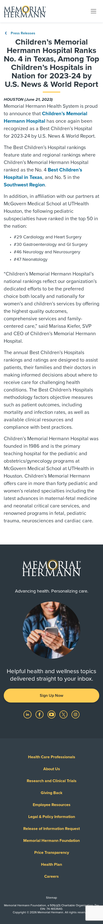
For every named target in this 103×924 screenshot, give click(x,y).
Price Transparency (51, 852)
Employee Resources (51, 804)
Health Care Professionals (51, 757)
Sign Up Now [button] (51, 695)
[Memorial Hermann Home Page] (25, 11)
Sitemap (51, 897)
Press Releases (22, 33)
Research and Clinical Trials (51, 780)
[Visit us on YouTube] (52, 714)
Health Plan (51, 864)
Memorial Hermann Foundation (51, 840)
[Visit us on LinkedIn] (28, 714)
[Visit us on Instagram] (76, 714)
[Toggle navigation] (93, 11)
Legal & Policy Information (51, 816)
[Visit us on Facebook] (40, 714)
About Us (51, 768)
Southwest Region (24, 185)
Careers (51, 876)
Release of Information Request (51, 828)
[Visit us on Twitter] (64, 714)
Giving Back (51, 792)
